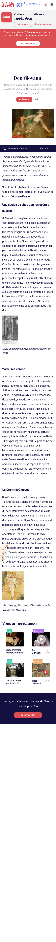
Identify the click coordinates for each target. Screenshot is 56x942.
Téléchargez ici (23, 24)
